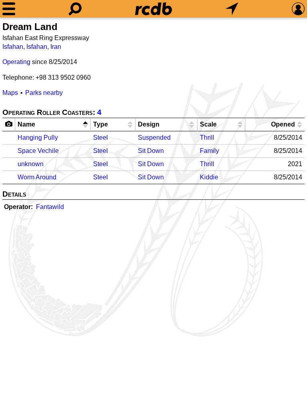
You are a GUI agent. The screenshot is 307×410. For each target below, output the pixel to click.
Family (209, 150)
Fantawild (50, 206)
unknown (31, 164)
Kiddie (209, 177)
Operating (16, 61)
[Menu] (8, 8)
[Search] (75, 8)
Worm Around (37, 177)
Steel (100, 137)
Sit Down (151, 150)
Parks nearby (44, 92)
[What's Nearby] (231, 8)
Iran (55, 46)
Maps (10, 92)
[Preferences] (298, 8)
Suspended (154, 137)
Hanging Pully (38, 137)
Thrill (207, 137)
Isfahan (12, 46)
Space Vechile (38, 150)
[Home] (153, 8)
